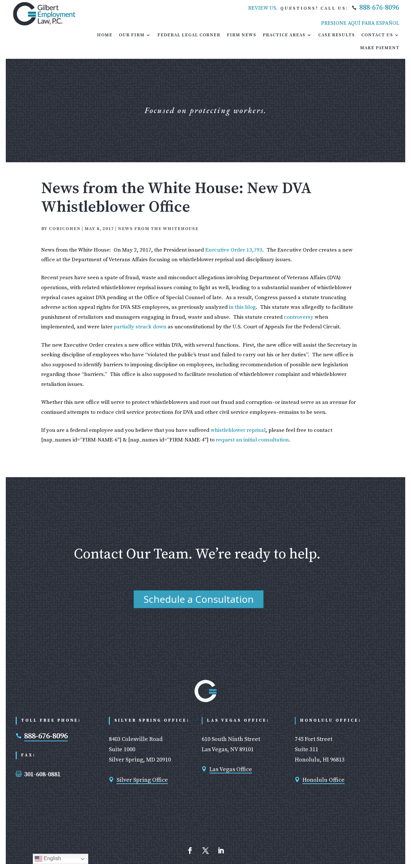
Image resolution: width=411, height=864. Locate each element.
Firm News (241, 35)
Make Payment (379, 48)
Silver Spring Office (142, 780)
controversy (298, 317)
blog (250, 307)
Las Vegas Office (230, 769)
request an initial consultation (252, 439)
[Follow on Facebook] (190, 850)
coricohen (65, 229)
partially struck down (140, 326)
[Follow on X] (205, 850)
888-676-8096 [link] (379, 7)
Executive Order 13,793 (233, 250)
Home (104, 35)
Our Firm (131, 35)
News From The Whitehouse (158, 229)
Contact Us (377, 35)
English (51, 858)
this (239, 307)
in (231, 307)
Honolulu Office (323, 780)
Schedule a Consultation (199, 599)
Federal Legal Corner (188, 35)
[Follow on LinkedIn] (220, 850)
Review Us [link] (262, 8)
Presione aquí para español (360, 23)
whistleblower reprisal (238, 430)
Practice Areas (284, 35)
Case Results (336, 35)
